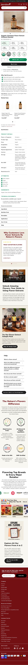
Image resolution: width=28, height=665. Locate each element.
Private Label (4, 589)
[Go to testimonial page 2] (12, 263)
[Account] (21, 4)
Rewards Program (5, 626)
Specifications (4, 129)
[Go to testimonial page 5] (16, 263)
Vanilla (14, 516)
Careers (2, 591)
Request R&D (4, 587)
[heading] (6, 4)
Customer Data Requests (6, 600)
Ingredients (4, 209)
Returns (2, 632)
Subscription (3, 624)
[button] (23, 4)
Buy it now (14, 64)
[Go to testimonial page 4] (15, 263)
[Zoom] (22, 30)
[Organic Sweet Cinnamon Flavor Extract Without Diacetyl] (20, 106)
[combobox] (14, 7)
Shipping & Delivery (5, 630)
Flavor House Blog (5, 608)
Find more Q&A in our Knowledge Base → (14, 392)
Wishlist (3, 622)
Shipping (9, 66)
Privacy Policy (4, 595)
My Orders (3, 620)
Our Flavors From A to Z (6, 606)
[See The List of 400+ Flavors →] (14, 530)
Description (4, 215)
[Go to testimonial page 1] (11, 263)
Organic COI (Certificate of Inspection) (9, 637)
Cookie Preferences (5, 597)
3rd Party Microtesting (6, 639)
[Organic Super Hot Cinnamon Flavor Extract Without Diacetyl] (8, 106)
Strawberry (4, 516)
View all (25, 501)
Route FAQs (3, 633)
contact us (13, 124)
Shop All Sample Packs (10, 346)
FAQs (2, 225)
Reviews (3, 628)
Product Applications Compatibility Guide (10, 609)
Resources (3, 611)
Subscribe (21, 575)
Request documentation (6, 206)
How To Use (4, 222)
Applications (4, 218)
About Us (3, 583)
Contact (2, 585)
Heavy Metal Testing (5, 641)
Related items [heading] (5, 98)
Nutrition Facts (5, 212)
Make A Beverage (4, 613)
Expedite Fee (4, 635)
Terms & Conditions (5, 593)
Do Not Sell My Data (5, 598)
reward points (9, 126)
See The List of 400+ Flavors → (12, 560)
